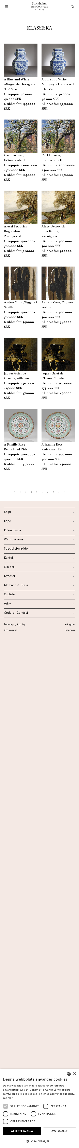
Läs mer (8, 1098)
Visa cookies (10, 630)
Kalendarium (12, 530)
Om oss (9, 567)
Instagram (70, 624)
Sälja (7, 512)
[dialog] (39, 1108)
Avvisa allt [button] (59, 1131)
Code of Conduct (16, 613)
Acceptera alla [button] (22, 1131)
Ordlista (9, 594)
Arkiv (7, 604)
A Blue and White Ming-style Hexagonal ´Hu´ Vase (20, 84)
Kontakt (9, 558)
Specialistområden (17, 549)
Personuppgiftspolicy (14, 624)
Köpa (7, 521)
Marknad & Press (16, 585)
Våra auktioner (14, 539)
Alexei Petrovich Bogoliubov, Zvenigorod (15, 231)
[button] (39, 1141)
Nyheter (9, 576)
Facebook (70, 630)
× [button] (74, 1073)
